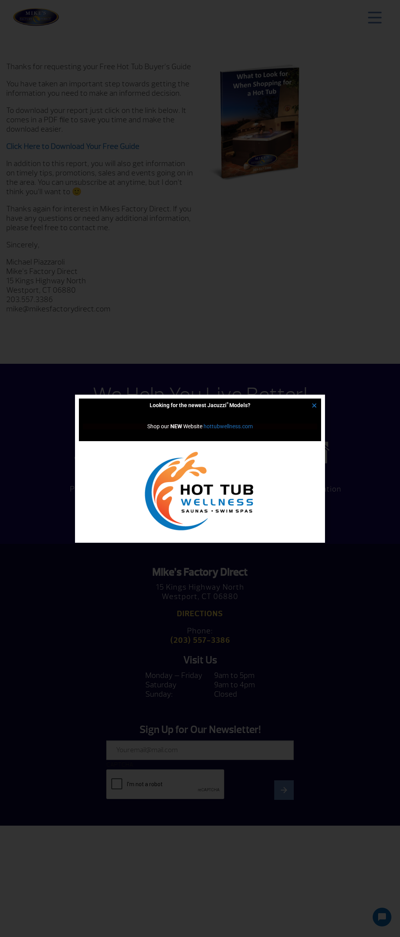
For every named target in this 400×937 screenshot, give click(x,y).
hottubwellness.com (228, 426)
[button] (314, 405)
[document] (200, 468)
